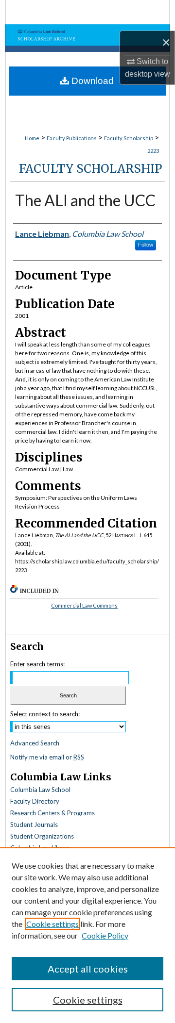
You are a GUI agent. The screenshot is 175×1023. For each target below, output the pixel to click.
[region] (87, 935)
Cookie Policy (105, 935)
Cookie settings (52, 923)
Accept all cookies (88, 968)
